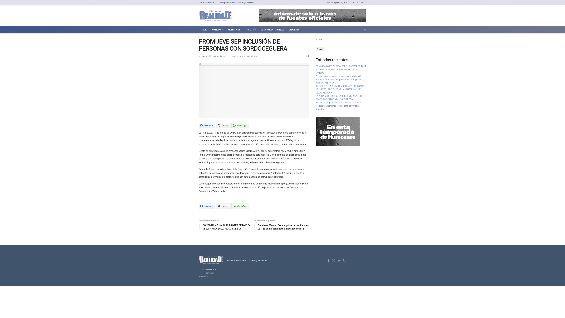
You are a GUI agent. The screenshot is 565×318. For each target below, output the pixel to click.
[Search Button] (365, 29)
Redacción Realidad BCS (213, 56)
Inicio (204, 30)
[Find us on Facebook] (353, 2)
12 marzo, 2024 (236, 56)
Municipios (234, 30)
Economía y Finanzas (272, 30)
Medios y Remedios (246, 3)
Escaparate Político (228, 3)
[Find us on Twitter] (358, 2)
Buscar (319, 39)
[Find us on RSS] (365, 2)
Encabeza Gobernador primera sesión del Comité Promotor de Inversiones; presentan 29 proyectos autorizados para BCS (338, 79)
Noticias (217, 30)
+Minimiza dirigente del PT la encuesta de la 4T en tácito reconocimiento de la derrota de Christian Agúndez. (339, 105)
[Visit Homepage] (215, 15)
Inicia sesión (208, 3)
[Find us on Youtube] (362, 2)
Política (251, 30)
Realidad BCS (210, 270)
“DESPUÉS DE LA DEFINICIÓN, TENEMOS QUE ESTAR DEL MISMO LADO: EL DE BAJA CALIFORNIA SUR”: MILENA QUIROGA (340, 89)
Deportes (294, 30)
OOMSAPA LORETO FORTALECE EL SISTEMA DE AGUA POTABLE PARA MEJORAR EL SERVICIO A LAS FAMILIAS (341, 69)
